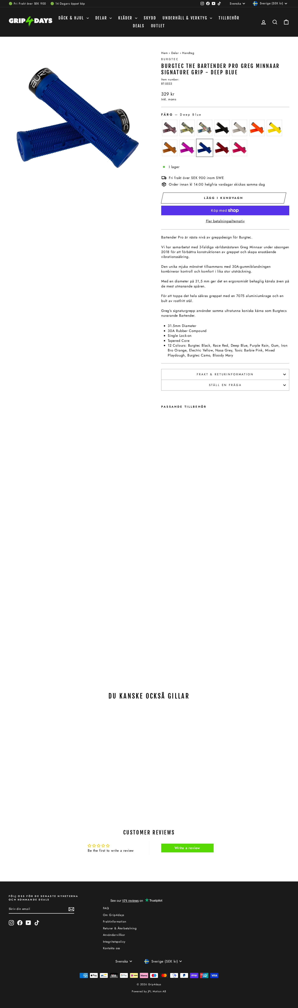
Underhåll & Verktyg (186, 18)
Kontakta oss (111, 948)
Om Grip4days (113, 915)
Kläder (126, 18)
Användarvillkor (114, 935)
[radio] (169, 128)
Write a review (187, 847)
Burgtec (170, 59)
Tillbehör (229, 18)
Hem (164, 53)
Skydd (150, 18)
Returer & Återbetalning (120, 928)
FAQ (106, 908)
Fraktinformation (114, 921)
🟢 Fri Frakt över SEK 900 (27, 3)
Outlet (158, 25)
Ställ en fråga (225, 385)
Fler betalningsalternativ (225, 221)
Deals (138, 25)
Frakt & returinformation (225, 374)
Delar (101, 18)
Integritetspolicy (114, 941)
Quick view (42, 772)
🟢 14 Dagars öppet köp (67, 3)
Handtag (188, 53)
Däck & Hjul (71, 18)
